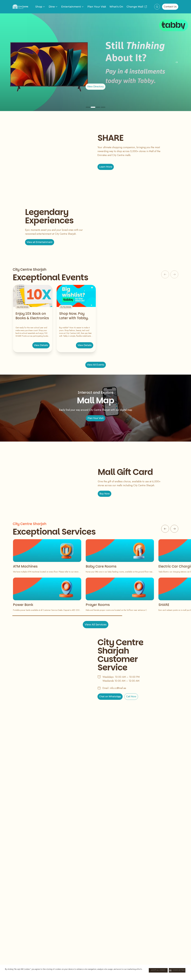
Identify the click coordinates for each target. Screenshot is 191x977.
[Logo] (20, 6)
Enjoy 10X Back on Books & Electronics (32, 315)
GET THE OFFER (95, 86)
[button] (177, 970)
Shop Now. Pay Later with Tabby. (74, 315)
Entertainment (71, 6)
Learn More (105, 166)
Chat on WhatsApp (110, 696)
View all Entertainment (39, 242)
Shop (38, 6)
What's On (116, 6)
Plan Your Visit (96, 6)
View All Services (95, 624)
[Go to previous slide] (165, 529)
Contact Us (170, 6)
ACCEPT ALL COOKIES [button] (158, 970)
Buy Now (104, 493)
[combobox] (157, 6)
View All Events (95, 364)
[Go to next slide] (174, 529)
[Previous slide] (14, 62)
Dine (52, 6)
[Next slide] (176, 62)
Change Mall (135, 6)
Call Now (131, 696)
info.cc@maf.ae (118, 688)
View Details (41, 345)
